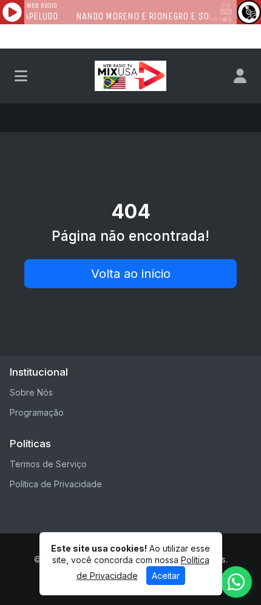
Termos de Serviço (48, 464)
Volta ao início (131, 273)
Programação (37, 412)
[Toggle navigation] (21, 76)
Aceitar (166, 575)
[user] (240, 76)
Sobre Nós (31, 392)
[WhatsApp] (236, 582)
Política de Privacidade (56, 484)
